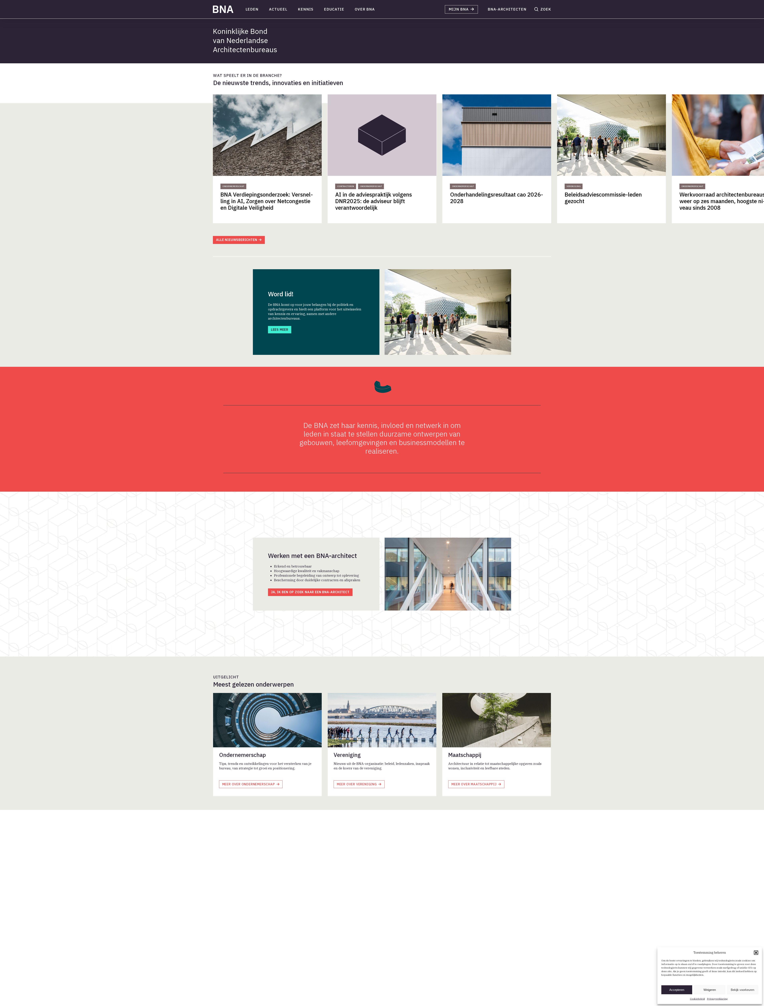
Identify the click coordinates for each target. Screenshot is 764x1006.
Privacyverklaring (717, 998)
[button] (756, 953)
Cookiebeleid (697, 998)
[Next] (537, 160)
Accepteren (676, 989)
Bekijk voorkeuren (742, 989)
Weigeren (710, 989)
